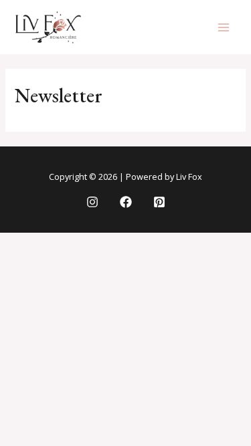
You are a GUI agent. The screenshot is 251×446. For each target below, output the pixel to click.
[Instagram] (92, 202)
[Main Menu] (224, 27)
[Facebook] (126, 202)
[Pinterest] (159, 202)
